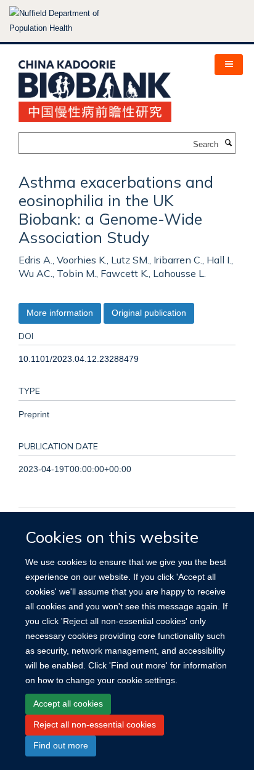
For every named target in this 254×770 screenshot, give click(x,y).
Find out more (60, 745)
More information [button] (60, 313)
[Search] (228, 143)
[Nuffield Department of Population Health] (71, 21)
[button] (229, 64)
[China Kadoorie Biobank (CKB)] (94, 87)
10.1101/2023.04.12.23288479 (78, 359)
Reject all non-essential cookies (94, 724)
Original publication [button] (149, 313)
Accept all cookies (68, 703)
